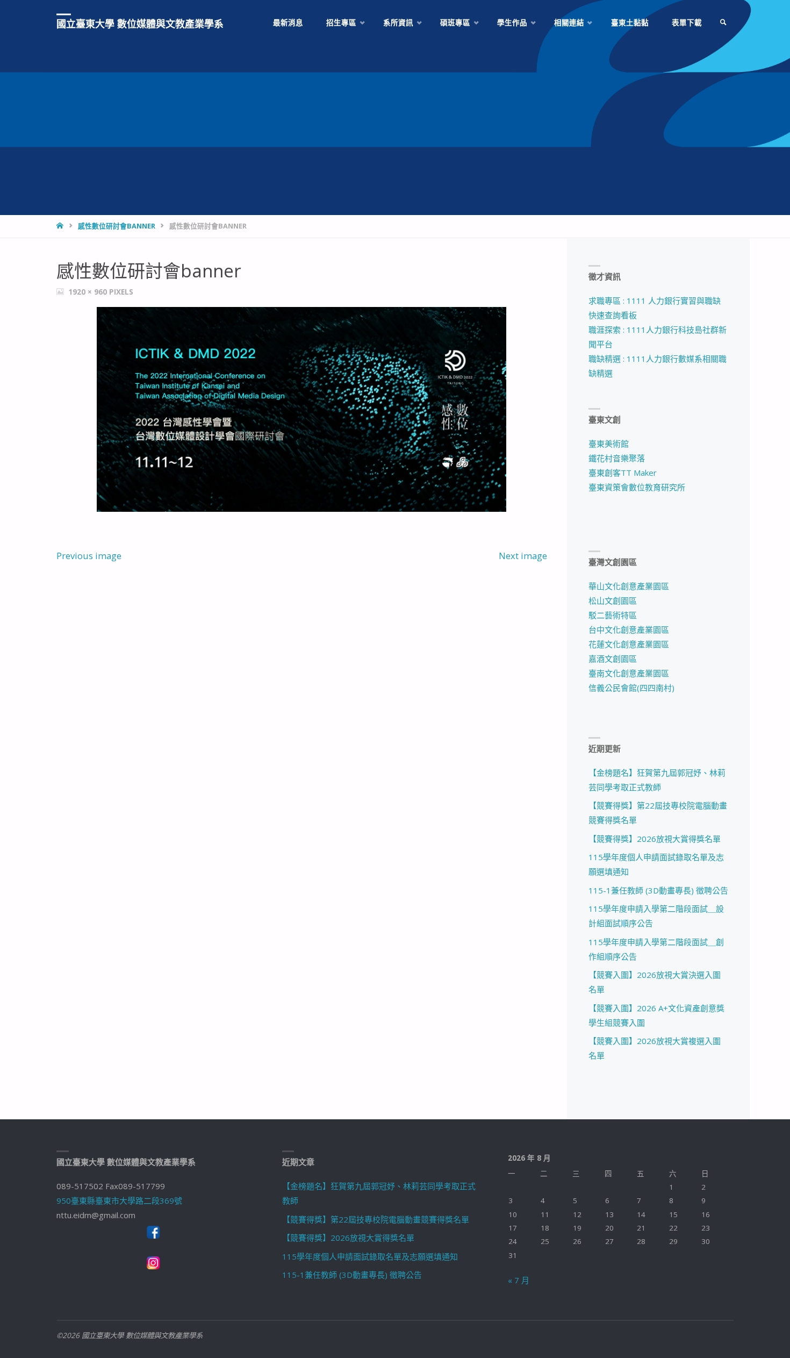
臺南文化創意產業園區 (628, 673)
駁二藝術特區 (612, 615)
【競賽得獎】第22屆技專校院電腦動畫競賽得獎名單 (375, 1219)
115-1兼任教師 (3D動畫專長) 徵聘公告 (658, 890)
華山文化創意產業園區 (628, 586)
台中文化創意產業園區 (628, 629)
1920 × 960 (88, 292)
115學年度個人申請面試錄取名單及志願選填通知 (370, 1256)
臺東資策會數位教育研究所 (636, 487)
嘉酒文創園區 (612, 658)
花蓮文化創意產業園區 (628, 644)
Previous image (88, 555)
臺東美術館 (608, 443)
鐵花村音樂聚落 (616, 458)
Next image (523, 555)
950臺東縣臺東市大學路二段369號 (119, 1200)
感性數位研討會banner (116, 226)
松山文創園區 (612, 600)
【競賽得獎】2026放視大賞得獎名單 (654, 838)
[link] (723, 23)
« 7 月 (518, 1280)
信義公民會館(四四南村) (631, 687)
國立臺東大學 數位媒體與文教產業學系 (140, 23)
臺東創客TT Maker (622, 472)
